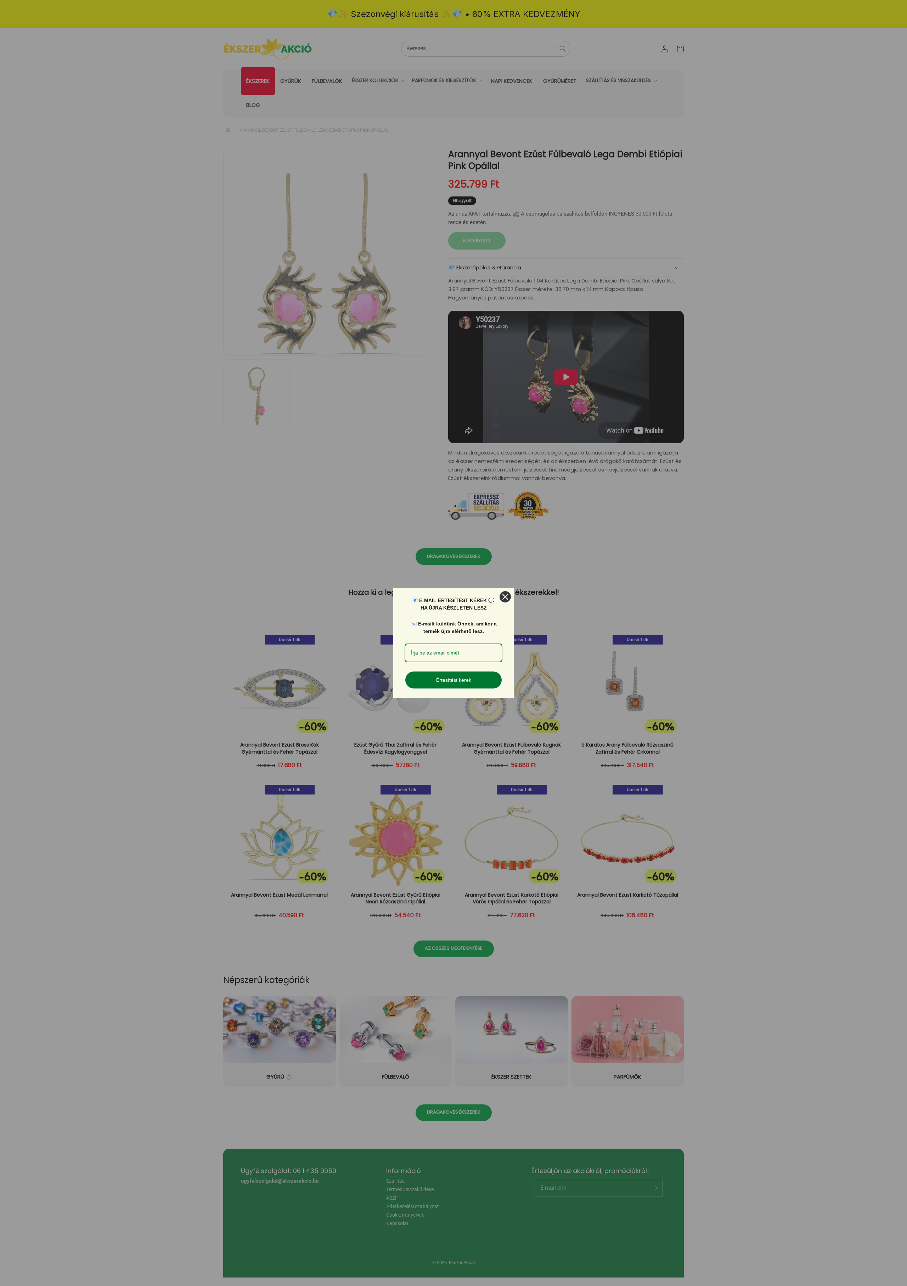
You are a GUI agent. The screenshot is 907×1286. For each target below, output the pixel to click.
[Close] (505, 596)
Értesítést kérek (453, 680)
